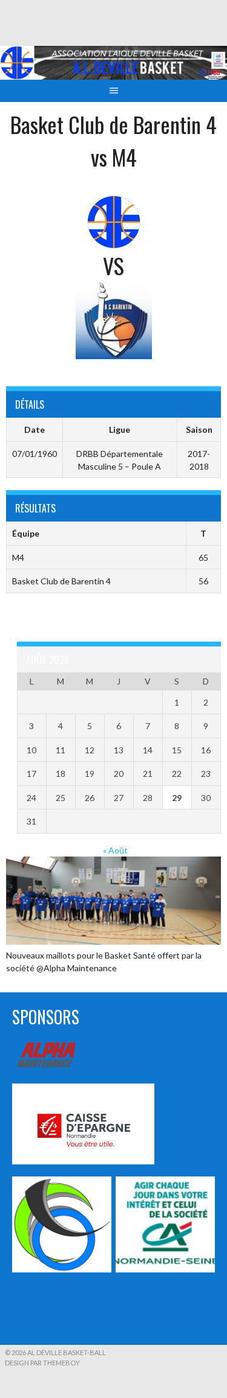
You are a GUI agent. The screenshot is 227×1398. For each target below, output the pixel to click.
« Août (115, 850)
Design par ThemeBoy (42, 1363)
